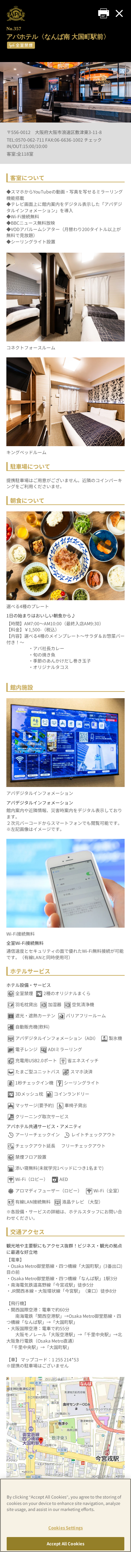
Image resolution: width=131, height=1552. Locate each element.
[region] (65, 1515)
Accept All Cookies (65, 1544)
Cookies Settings (65, 1528)
